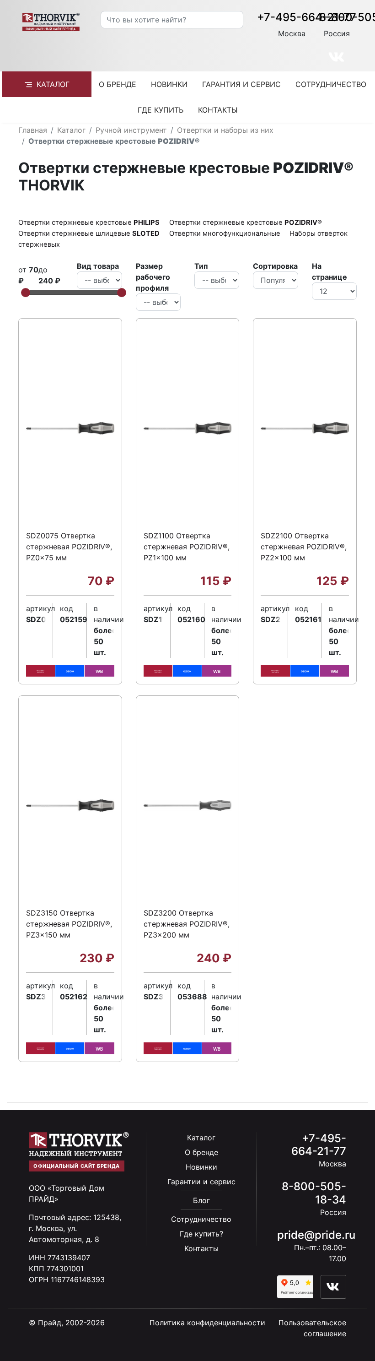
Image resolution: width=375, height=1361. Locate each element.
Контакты (218, 109)
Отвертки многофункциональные (225, 233)
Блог (201, 1200)
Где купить (160, 109)
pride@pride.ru (316, 1235)
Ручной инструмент (131, 130)
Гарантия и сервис (241, 84)
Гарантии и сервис (201, 1181)
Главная (32, 130)
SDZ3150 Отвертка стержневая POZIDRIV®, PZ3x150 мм (69, 923)
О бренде (117, 84)
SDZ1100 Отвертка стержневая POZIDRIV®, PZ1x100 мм (187, 546)
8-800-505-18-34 (314, 1193)
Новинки (169, 84)
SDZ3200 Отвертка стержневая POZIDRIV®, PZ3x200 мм (187, 923)
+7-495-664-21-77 (306, 17)
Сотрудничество (330, 84)
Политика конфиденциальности (207, 1322)
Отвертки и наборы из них (225, 130)
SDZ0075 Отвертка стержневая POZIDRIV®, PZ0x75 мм (69, 546)
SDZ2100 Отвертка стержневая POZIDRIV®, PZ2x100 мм (304, 546)
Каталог (53, 84)
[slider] (25, 292)
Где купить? (201, 1233)
